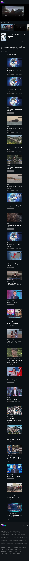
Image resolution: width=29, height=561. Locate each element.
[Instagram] (23, 525)
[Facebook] (20, 525)
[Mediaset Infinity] (3, 2)
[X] (27, 525)
